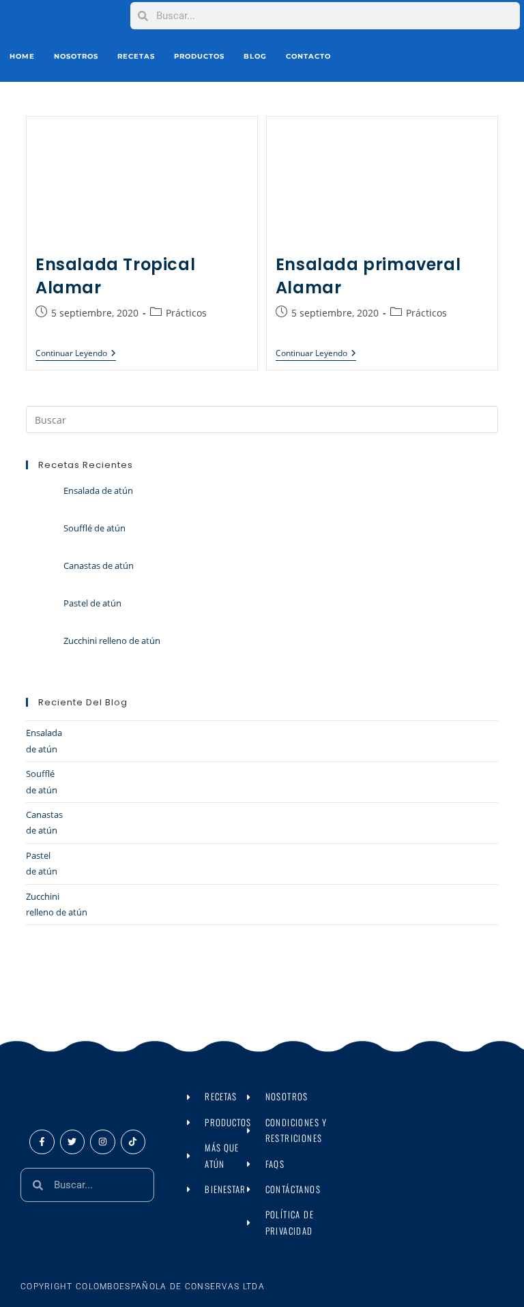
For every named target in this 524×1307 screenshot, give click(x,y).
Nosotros (76, 56)
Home (22, 56)
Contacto (308, 56)
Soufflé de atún (94, 528)
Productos (199, 56)
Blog (255, 56)
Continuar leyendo (75, 354)
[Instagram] (102, 1142)
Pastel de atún (92, 603)
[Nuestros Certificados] (418, 56)
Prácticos (186, 312)
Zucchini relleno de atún (111, 640)
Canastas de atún (98, 565)
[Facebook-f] (41, 1142)
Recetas (136, 56)
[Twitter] (72, 1142)
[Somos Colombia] (451, 57)
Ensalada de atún (98, 490)
